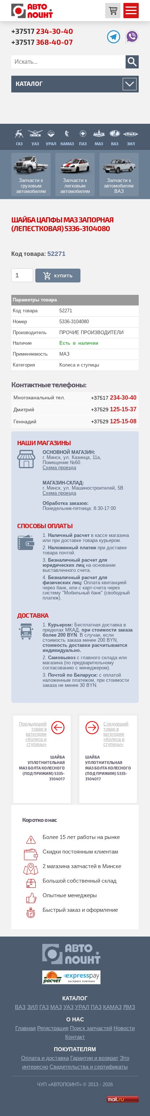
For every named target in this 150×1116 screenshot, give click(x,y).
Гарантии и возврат (94, 1058)
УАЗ (68, 1007)
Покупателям (75, 1049)
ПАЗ (96, 1007)
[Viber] (132, 41)
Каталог (75, 998)
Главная (25, 1028)
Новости (124, 1028)
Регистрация (52, 1028)
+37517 (42, 31)
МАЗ (56, 1007)
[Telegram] (115, 41)
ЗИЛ (32, 1007)
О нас (75, 1019)
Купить (63, 276)
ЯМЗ (129, 1007)
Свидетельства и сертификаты (89, 1067)
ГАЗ (44, 1007)
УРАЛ (82, 1007)
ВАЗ (20, 1007)
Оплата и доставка (45, 1058)
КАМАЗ (112, 1007)
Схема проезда (59, 467)
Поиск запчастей (91, 1028)
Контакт (75, 1037)
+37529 (114, 409)
